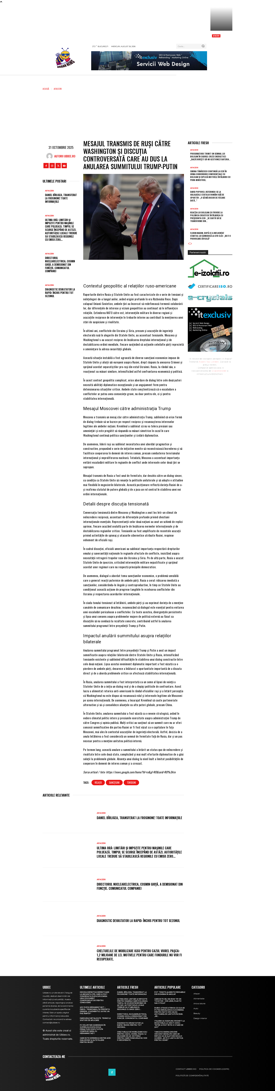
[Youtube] (64, 165)
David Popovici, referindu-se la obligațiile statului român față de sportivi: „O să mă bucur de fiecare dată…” (207, 196)
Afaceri (216, 35)
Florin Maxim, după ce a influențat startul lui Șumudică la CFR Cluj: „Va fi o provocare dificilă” (210, 235)
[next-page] (191, 243)
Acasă (46, 88)
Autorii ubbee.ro (64, 156)
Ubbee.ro (64, 1034)
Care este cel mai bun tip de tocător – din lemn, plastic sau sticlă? (167, 1001)
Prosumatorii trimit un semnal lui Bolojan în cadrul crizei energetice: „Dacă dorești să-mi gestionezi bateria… (210, 156)
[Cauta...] (203, 46)
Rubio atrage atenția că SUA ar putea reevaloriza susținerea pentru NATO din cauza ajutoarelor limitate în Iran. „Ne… (169, 1012)
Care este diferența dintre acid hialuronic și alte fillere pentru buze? (95, 1040)
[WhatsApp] (150, 268)
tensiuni (131, 782)
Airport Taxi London (209, 362)
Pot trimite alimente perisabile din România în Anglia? (169, 993)
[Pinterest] (141, 268)
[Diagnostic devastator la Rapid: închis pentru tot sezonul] (68, 919)
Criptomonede (219, 371)
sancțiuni (114, 782)
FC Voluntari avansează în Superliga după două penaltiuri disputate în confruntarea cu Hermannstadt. (93, 1029)
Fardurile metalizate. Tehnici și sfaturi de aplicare (95, 1019)
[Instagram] (52, 165)
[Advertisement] (137, 114)
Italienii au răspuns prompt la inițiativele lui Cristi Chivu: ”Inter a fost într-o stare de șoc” (169, 1024)
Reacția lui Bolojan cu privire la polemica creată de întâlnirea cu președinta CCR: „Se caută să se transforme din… (206, 217)
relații (98, 782)
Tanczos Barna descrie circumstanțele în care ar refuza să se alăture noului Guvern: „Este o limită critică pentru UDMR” (168, 1036)
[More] (160, 268)
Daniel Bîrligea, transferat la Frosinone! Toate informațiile (61, 198)
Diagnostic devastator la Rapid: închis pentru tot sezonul (60, 292)
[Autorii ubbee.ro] (50, 156)
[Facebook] (46, 165)
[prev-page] (189, 243)
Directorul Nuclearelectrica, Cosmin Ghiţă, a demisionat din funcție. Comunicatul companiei (60, 264)
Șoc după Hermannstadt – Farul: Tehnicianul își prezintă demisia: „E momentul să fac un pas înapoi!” (95, 1010)
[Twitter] (58, 165)
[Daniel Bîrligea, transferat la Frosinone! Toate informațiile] (68, 816)
